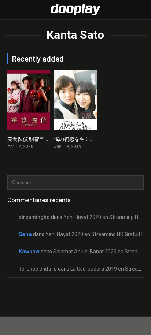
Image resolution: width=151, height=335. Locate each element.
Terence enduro (38, 269)
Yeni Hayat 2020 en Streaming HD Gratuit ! (94, 234)
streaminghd (34, 217)
